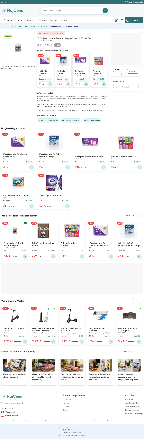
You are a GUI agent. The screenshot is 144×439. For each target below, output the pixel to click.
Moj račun (129, 399)
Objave (64, 20)
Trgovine (30, 20)
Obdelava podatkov (133, 403)
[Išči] (105, 10)
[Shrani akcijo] (50, 84)
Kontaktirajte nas (132, 410)
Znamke (53, 20)
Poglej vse (126, 351)
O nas (3, 2)
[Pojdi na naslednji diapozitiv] (140, 215)
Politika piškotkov (132, 406)
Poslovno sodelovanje (134, 414)
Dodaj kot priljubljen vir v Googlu (127, 86)
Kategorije (13, 20)
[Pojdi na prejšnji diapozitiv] (133, 215)
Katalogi (42, 20)
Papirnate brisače (38, 26)
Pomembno (135, 20)
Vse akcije (126, 216)
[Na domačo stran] (12, 396)
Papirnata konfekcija (20, 26)
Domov (6, 26)
